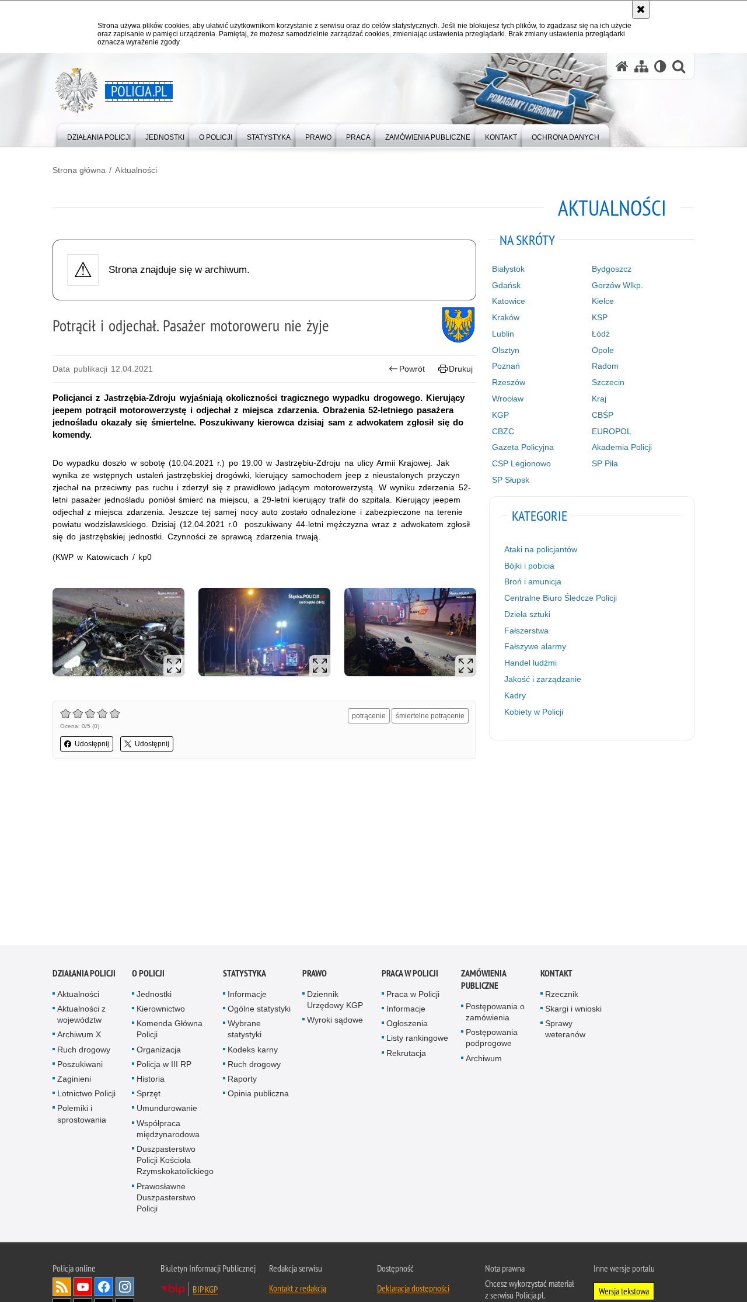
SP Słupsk (510, 479)
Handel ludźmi (530, 662)
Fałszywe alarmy (535, 646)
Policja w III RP (164, 1065)
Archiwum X (79, 1035)
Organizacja (159, 1050)
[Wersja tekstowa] (660, 66)
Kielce (603, 301)
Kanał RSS (62, 1288)
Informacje (247, 995)
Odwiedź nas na (83, 1288)
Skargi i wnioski (573, 1009)
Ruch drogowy (83, 1050)
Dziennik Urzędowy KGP (335, 1001)
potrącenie (369, 716)
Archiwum (484, 1059)
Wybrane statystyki (244, 1030)
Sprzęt (148, 1094)
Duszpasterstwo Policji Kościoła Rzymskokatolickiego (175, 1161)
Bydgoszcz (611, 268)
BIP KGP (205, 1290)
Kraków (505, 317)
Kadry (515, 695)
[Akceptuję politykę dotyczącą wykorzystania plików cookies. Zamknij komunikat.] (641, 9)
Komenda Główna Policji (170, 1030)
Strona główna (79, 170)
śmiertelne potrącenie (430, 716)
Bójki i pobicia (529, 565)
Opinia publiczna (258, 1094)
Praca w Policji (410, 974)
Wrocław (507, 398)
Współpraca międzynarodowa (168, 1130)
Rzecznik (561, 995)
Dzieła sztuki (527, 614)
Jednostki (154, 995)
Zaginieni (74, 1080)
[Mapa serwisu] (641, 66)
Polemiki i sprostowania (81, 1114)
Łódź (601, 333)
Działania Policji (84, 974)
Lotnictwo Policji (86, 1094)
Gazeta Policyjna (523, 447)
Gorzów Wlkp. (617, 285)
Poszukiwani (80, 1065)
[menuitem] (99, 134)
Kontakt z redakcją (297, 1289)
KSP (600, 317)
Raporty (242, 1080)
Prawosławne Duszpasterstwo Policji (166, 1198)
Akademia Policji (622, 447)
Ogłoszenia (407, 1024)
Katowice (508, 301)
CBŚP (602, 415)
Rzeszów (508, 382)
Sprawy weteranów (565, 1030)
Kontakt (556, 974)
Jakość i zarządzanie (542, 679)
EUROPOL (611, 431)
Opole (603, 350)
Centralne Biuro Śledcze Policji (560, 597)
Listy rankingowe (417, 1039)
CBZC (503, 431)
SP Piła (605, 463)
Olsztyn (505, 350)
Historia (151, 1080)
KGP (500, 415)
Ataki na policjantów (540, 549)
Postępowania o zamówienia (495, 1013)
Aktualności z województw (81, 1015)
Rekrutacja (406, 1054)
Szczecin (608, 382)
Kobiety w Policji (533, 711)
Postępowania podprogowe (492, 1039)
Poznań (506, 365)
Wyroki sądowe (335, 1021)
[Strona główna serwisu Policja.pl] (622, 66)
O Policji (148, 974)
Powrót (412, 368)
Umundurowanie (167, 1109)
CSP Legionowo (521, 463)
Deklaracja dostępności (413, 1289)
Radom (605, 365)
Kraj (599, 398)
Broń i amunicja (532, 581)
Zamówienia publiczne (483, 980)
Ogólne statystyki (259, 1009)
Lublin (503, 333)
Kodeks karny (253, 1050)
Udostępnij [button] (92, 744)
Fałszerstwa (526, 630)
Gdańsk (506, 285)
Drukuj (461, 368)
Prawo (314, 974)
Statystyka (244, 974)
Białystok (508, 268)
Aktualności (136, 170)
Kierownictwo (161, 1009)
